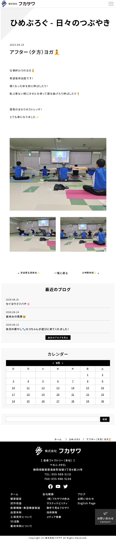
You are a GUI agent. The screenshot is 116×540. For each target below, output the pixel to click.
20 (57, 394)
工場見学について (21, 517)
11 (28, 387)
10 (13, 387)
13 (57, 387)
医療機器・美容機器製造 (25, 508)
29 (87, 401)
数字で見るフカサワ (58, 508)
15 (87, 387)
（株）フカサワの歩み (58, 498)
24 (13, 401)
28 (72, 401)
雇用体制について (21, 526)
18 (28, 394)
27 (57, 401)
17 (13, 394)
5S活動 (14, 521)
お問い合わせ (86, 498)
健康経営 (16, 498)
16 (102, 387)
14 (72, 387)
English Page (87, 503)
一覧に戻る (61, 273)
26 (43, 401)
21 (72, 394)
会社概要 (48, 494)
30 (102, 401)
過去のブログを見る (58, 337)
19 (43, 394)
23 (102, 394)
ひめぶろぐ (75, 439)
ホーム (58, 439)
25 (28, 401)
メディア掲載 (54, 517)
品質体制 (16, 512)
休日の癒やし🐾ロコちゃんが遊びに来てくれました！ (37, 329)
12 (43, 387)
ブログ (81, 494)
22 (87, 394)
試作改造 (16, 503)
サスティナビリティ (57, 503)
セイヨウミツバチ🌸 (18, 304)
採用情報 (52, 512)
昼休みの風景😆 (16, 316)
